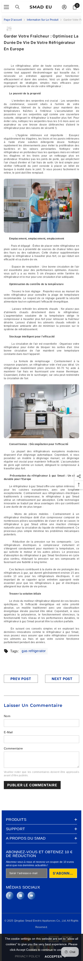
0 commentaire (49, 56)
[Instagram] (20, 895)
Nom (7, 716)
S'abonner (63, 873)
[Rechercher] (17, 7)
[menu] (6, 7)
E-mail (8, 732)
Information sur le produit (42, 19)
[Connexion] (64, 7)
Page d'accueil (13, 19)
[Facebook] (10, 895)
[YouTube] (31, 895)
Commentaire (13, 748)
